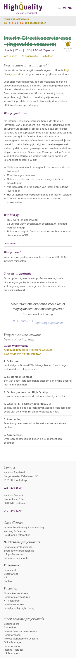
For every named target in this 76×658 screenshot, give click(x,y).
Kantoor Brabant (13, 495)
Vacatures (11, 588)
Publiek (8, 581)
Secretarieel (11, 573)
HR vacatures (12, 600)
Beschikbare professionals (22, 542)
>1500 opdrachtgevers (16, 19)
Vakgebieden (13, 565)
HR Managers (12, 653)
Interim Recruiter (13, 649)
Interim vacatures (14, 604)
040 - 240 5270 (13, 510)
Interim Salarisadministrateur (20, 631)
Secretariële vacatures (17, 596)
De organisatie (29, 55)
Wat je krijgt (10, 55)
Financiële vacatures (16, 593)
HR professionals (14, 554)
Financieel (10, 570)
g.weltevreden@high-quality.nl (23, 353)
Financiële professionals (18, 546)
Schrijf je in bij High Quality (19, 608)
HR (5, 577)
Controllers (10, 627)
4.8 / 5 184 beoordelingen (25, 22)
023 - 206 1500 (13, 487)
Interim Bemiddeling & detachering (24, 527)
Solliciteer (47, 55)
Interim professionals (16, 558)
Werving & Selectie (15, 531)
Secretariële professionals (19, 550)
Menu (67, 8)
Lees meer (10, 243)
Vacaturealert (68, 50)
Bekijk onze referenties (17, 534)
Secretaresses (12, 634)
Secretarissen (12, 645)
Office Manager (13, 642)
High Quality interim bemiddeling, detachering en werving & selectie (23, 7)
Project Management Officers (21, 638)
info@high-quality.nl (49, 322)
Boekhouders (11, 623)
